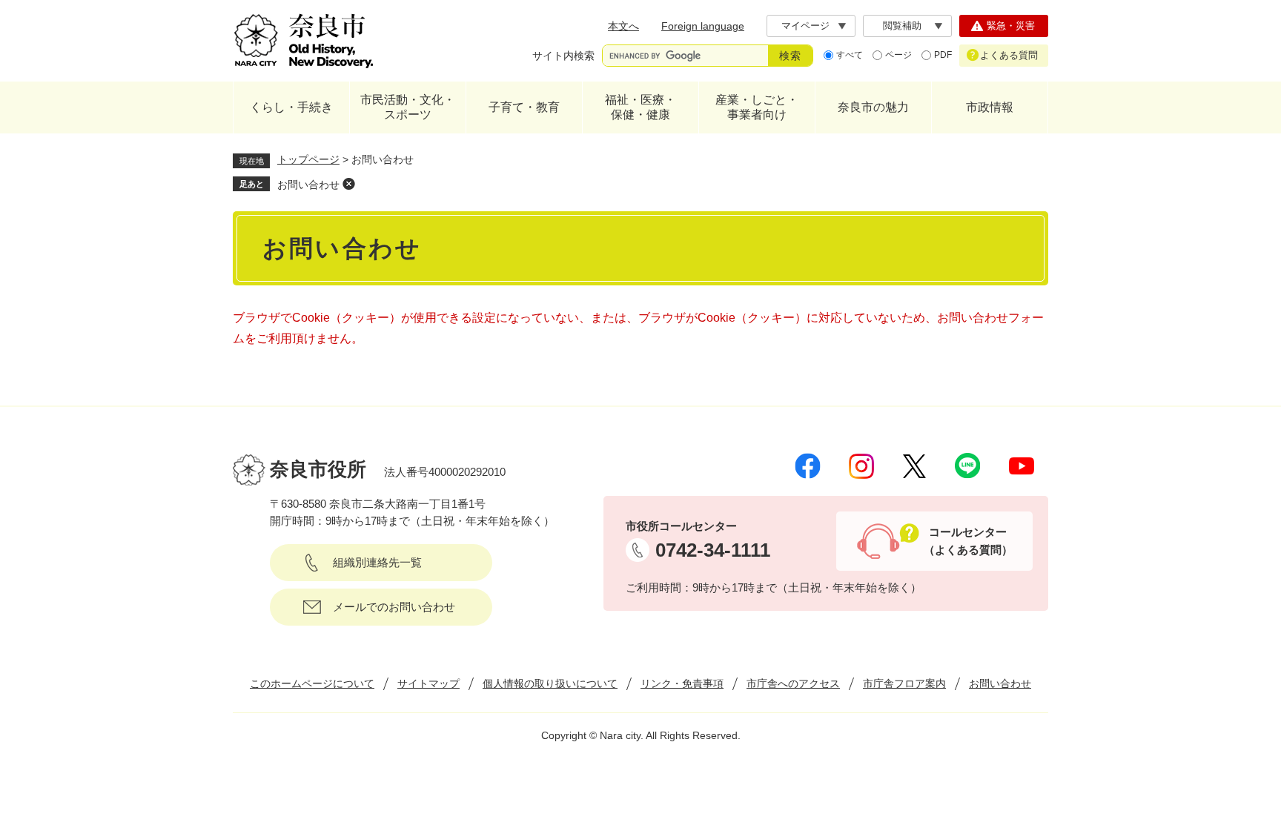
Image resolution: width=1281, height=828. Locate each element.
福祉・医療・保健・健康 (640, 107)
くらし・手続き (291, 107)
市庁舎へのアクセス (793, 683)
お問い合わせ (308, 185)
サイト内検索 (563, 56)
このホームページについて (312, 683)
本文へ (623, 26)
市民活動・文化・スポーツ (407, 107)
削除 (348, 184)
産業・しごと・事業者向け (756, 107)
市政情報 (989, 107)
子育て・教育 (524, 107)
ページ (898, 55)
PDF (943, 55)
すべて (849, 55)
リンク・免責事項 (682, 683)
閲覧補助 (902, 25)
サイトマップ (428, 683)
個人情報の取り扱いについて (550, 683)
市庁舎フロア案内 (904, 683)
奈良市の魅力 (873, 107)
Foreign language (702, 26)
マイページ (805, 25)
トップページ (308, 159)
